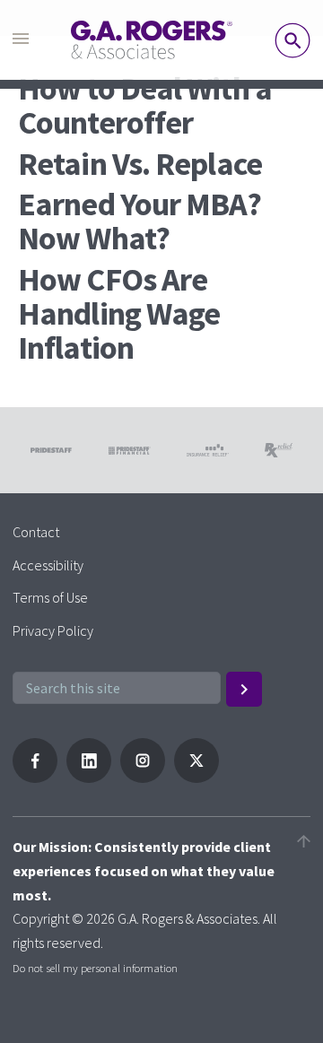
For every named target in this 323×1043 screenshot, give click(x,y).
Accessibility (48, 565)
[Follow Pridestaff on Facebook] (35, 778)
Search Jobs (292, 40)
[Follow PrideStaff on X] (196, 778)
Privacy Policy (53, 630)
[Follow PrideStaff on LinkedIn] (88, 778)
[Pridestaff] (151, 40)
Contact (36, 532)
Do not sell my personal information (95, 967)
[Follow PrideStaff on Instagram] (142, 778)
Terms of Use (50, 597)
